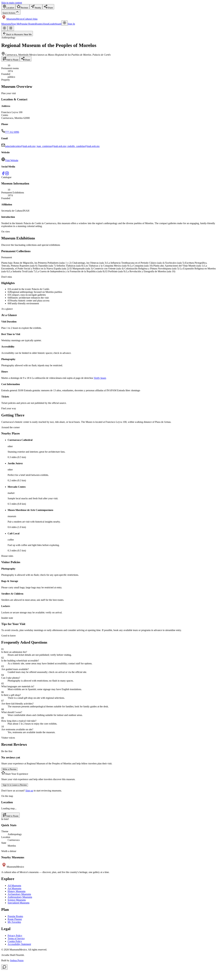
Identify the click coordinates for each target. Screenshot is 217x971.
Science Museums (17, 900)
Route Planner (15, 919)
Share (27, 60)
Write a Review (9, 769)
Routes (38, 23)
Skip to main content (11, 2)
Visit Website (11, 160)
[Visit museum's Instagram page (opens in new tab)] (7, 174)
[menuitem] (8, 6)
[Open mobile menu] (11, 28)
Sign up (29, 790)
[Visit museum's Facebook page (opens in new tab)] (3, 174)
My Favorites (14, 922)
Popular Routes (27, 23)
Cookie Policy (15, 941)
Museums (6, 23)
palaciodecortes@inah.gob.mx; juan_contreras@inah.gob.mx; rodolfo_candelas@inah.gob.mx (52, 146)
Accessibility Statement (19, 944)
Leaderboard (55, 23)
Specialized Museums (18, 902)
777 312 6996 (12, 132)
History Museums (16, 891)
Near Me (15, 23)
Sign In (71, 23)
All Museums (14, 885)
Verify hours (100, 378)
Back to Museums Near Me (19, 34)
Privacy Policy (15, 935)
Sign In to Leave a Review (15, 785)
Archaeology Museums (19, 894)
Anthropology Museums (20, 897)
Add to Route (12, 60)
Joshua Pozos (17, 960)
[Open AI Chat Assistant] (4, 967)
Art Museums (14, 888)
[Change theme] (64, 23)
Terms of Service (16, 938)
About (45, 23)
